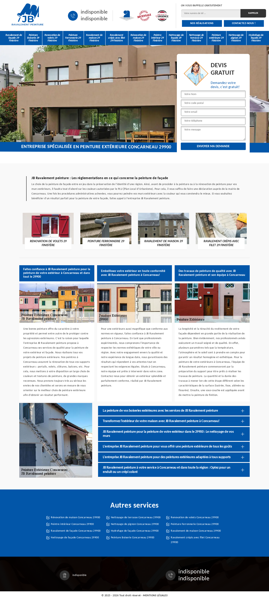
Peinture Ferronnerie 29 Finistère (73, 38)
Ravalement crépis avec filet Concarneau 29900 (195, 540)
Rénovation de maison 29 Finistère (138, 38)
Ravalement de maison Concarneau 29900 (196, 530)
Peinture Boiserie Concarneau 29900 (132, 537)
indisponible (94, 12)
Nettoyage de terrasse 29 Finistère (196, 38)
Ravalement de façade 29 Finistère (14, 38)
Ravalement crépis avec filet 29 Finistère (116, 38)
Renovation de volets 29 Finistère (52, 38)
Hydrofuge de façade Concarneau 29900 (135, 530)
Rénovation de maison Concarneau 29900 (75, 517)
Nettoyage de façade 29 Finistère (176, 38)
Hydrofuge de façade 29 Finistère (256, 38)
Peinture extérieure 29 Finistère (216, 38)
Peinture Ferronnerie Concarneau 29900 (195, 524)
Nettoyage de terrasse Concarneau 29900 (136, 517)
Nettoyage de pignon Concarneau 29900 (135, 524)
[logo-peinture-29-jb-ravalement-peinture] (27, 15)
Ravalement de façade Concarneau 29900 (76, 530)
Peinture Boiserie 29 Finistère (33, 38)
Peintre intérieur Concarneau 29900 (72, 524)
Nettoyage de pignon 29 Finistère (236, 38)
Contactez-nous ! (244, 23)
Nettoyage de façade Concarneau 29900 (75, 537)
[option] (48, 230)
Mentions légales (155, 595)
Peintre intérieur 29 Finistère (157, 38)
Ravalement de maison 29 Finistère (94, 38)
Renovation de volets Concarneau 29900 (195, 517)
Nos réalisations (202, 23)
